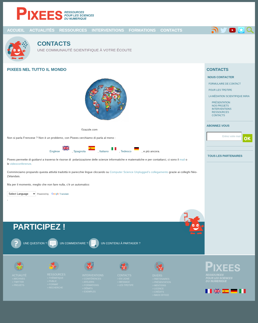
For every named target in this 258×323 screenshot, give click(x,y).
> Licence (158, 288)
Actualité (19, 275)
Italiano (104, 151)
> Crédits (158, 292)
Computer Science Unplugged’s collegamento (139, 172)
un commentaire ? (74, 243)
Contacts (171, 30)
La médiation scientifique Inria (229, 96)
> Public (52, 281)
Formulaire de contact (225, 83)
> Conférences (91, 278)
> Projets (18, 285)
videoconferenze (20, 163)
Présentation (221, 102)
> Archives (18, 278)
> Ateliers (88, 282)
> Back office (160, 295)
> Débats (87, 288)
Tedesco (126, 151)
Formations (142, 30)
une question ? (35, 243)
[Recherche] (250, 30)
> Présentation (161, 282)
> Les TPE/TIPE (125, 285)
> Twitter (18, 282)
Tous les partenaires (225, 155)
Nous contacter (221, 77)
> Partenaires (160, 279)
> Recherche (55, 287)
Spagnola (80, 151)
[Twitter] (224, 30)
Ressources (73, 30)
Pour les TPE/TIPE (220, 90)
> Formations (90, 285)
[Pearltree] (241, 30)
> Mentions (159, 285)
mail (182, 159)
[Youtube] (232, 30)
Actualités (41, 30)
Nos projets (220, 105)
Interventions (108, 30)
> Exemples (89, 291)
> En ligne (123, 278)
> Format (52, 284)
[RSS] (215, 30)
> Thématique (55, 278)
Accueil (16, 30)
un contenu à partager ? (120, 243)
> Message (123, 282)
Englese (55, 151)
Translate (64, 194)
